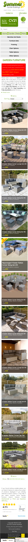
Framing (14, 44)
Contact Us (9, 13)
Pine (14, 499)
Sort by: (7, 99)
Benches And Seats (14, 37)
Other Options (14, 56)
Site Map (14, 531)
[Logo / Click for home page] (14, 4)
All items (21, 479)
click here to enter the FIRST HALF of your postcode (13, 72)
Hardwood (5, 499)
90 (13, 479)
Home (4, 33)
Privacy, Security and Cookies (14, 526)
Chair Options (14, 48)
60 (11, 479)
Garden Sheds (14, 33)
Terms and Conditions (14, 529)
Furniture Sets (14, 41)
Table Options (14, 52)
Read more (6, 92)
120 (16, 479)
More (24, 33)
